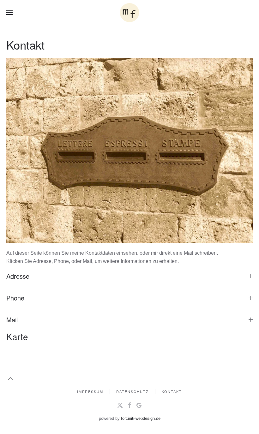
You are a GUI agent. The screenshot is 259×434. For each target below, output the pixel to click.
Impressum (90, 391)
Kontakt (172, 391)
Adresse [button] (17, 276)
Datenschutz (132, 391)
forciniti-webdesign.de (140, 418)
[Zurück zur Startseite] (129, 12)
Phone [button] (15, 298)
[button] (9, 12)
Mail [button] (12, 319)
